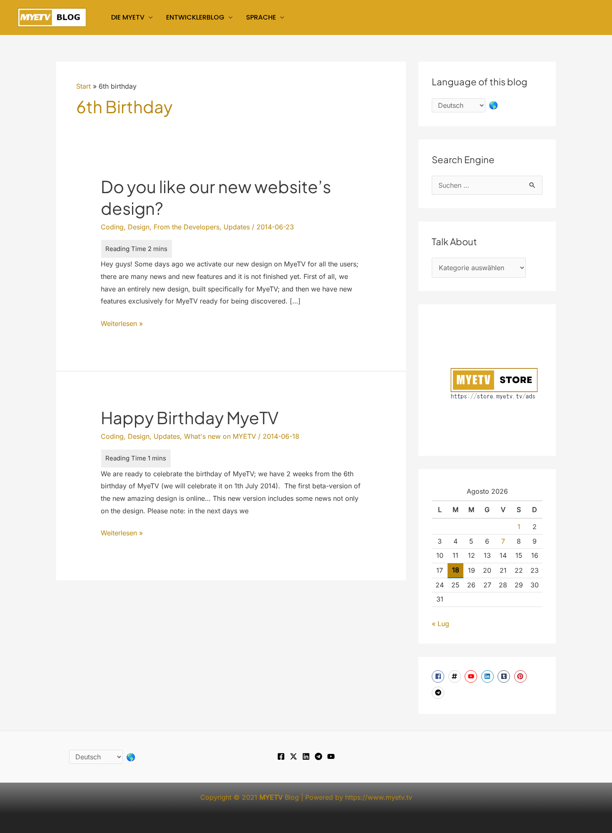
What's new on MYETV (220, 436)
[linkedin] (488, 676)
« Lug (440, 623)
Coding (112, 227)
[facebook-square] (439, 676)
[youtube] (472, 676)
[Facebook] (281, 756)
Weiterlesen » (122, 324)
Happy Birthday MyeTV (190, 417)
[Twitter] (293, 756)
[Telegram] (318, 756)
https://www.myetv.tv (378, 797)
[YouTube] (331, 756)
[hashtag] (455, 676)
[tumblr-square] (505, 676)
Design (138, 227)
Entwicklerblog (195, 17)
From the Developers (186, 227)
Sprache (261, 17)
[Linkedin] (306, 756)
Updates (237, 227)
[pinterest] (521, 676)
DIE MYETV (127, 17)
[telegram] (439, 692)
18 (455, 570)
